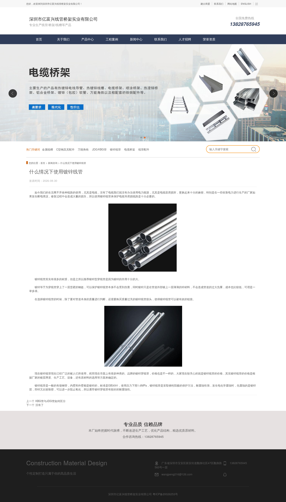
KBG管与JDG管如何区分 (50, 401)
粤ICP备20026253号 (165, 494)
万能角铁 (83, 149)
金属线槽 (47, 149)
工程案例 (112, 39)
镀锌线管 (115, 149)
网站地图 (232, 3)
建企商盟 (205, 3)
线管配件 (143, 149)
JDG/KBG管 (99, 149)
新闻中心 (136, 39)
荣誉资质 (209, 39)
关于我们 (63, 39)
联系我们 (218, 3)
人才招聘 (185, 39)
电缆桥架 (129, 149)
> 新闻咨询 (52, 162)
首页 (39, 39)
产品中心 (87, 39)
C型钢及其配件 (65, 149)
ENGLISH (246, 3)
